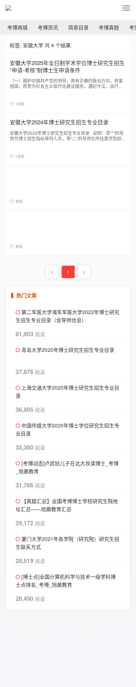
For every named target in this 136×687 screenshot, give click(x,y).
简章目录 (78, 27)
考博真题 (109, 27)
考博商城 (17, 27)
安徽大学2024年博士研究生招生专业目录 (59, 122)
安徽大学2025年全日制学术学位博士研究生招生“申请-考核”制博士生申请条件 (67, 66)
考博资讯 (48, 27)
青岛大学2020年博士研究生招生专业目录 (67, 349)
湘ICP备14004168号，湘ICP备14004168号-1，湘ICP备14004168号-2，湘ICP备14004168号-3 (94, 661)
